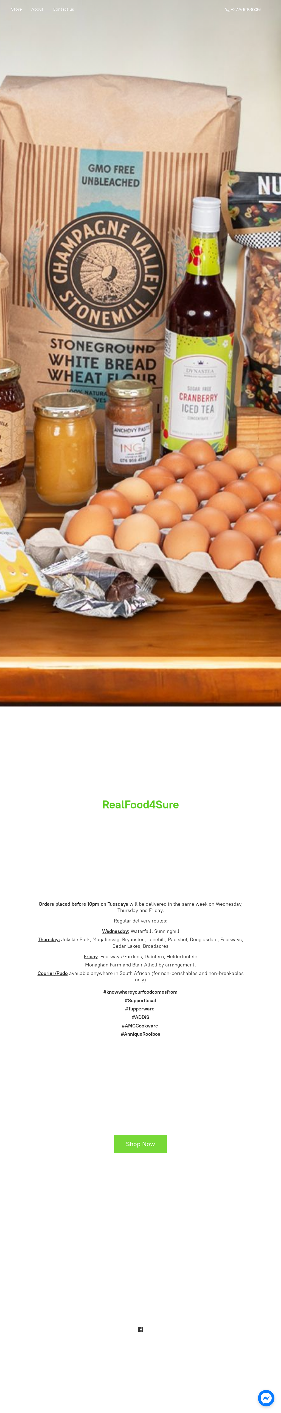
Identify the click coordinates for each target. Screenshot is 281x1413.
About (37, 9)
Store (16, 9)
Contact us (63, 9)
